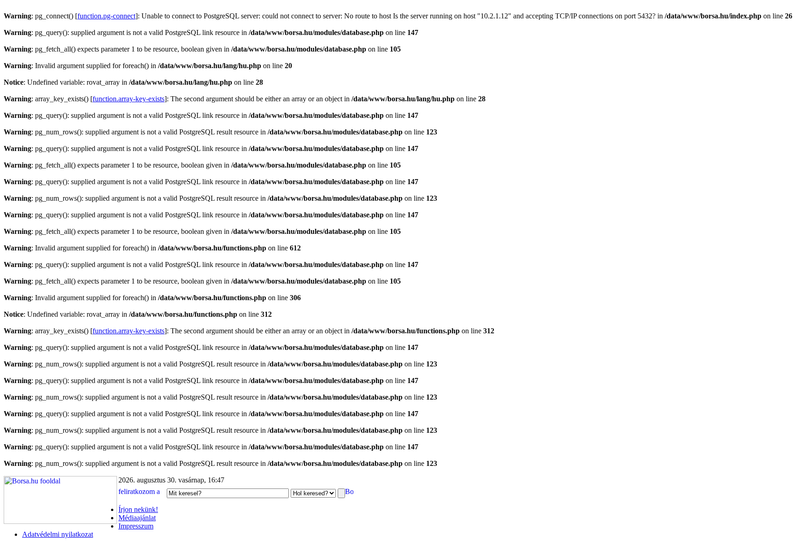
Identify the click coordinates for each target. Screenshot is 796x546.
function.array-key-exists (128, 99)
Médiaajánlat (137, 518)
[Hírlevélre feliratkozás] (141, 493)
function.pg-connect (106, 16)
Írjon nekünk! (138, 509)
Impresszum (135, 526)
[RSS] (349, 493)
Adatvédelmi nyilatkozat (57, 534)
